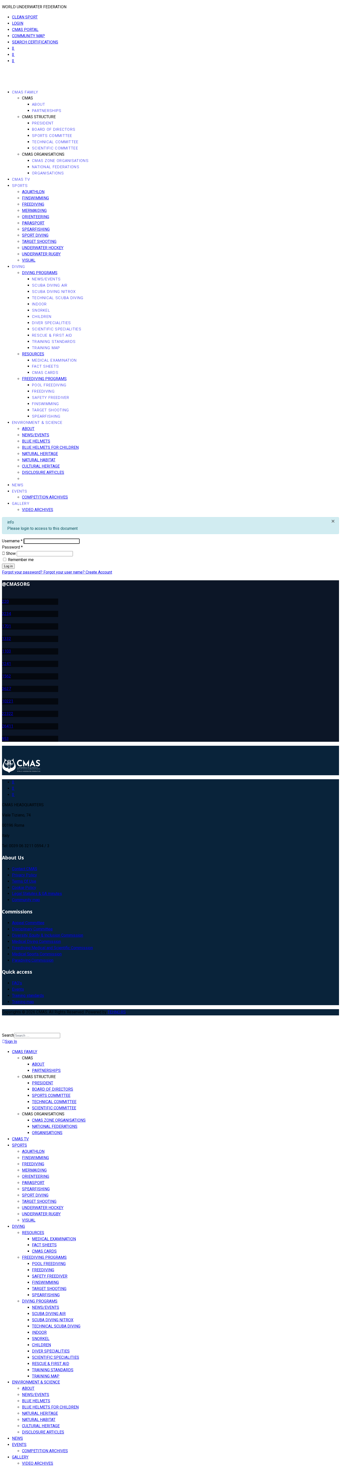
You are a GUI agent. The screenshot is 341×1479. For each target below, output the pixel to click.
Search (8, 1035)
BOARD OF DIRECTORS (53, 129)
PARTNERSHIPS (47, 110)
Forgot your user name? (64, 572)
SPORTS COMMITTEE (52, 135)
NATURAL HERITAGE (40, 453)
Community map (26, 899)
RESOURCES (33, 354)
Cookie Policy (24, 887)
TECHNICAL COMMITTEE (55, 142)
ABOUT (38, 104)
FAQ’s (17, 983)
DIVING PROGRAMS (39, 272)
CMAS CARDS (45, 372)
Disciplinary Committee (32, 929)
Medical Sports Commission (37, 954)
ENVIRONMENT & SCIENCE (37, 422)
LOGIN (17, 23)
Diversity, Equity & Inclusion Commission (47, 935)
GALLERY (20, 503)
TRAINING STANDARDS (54, 341)
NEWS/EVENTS (46, 279)
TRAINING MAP (46, 348)
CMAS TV (21, 179)
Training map (23, 1001)
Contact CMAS (24, 868)
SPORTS (20, 185)
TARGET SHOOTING (39, 241)
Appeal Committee (28, 922)
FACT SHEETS (45, 366)
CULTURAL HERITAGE (41, 466)
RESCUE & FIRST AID (52, 335)
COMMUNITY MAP (28, 35)
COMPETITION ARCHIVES (45, 497)
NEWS (17, 485)
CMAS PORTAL (25, 29)
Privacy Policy (24, 875)
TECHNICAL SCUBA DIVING (58, 298)
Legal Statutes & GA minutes (37, 893)
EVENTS (19, 491)
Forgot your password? (22, 572)
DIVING (18, 266)
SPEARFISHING (36, 229)
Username (12, 541)
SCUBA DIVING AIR (50, 285)
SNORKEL (41, 310)
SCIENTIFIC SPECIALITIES (56, 329)
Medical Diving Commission (36, 941)
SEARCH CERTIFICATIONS (35, 42)
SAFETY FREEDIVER (50, 397)
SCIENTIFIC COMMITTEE (55, 148)
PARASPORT (33, 223)
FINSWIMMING (35, 198)
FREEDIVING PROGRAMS (44, 378)
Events (18, 989)
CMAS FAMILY (25, 92)
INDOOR (39, 304)
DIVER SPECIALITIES (51, 323)
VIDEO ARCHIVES (37, 509)
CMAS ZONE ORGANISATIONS (60, 160)
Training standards (28, 995)
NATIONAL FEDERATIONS (55, 167)
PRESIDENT (43, 123)
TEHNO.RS (117, 1012)
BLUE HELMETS (36, 441)
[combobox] (37, 1035)
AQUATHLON (33, 191)
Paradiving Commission (32, 960)
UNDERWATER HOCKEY (42, 247)
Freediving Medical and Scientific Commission (52, 947)
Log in (8, 566)
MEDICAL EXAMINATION (54, 360)
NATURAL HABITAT (38, 460)
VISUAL (28, 260)
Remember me (20, 559)
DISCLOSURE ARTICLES (43, 472)
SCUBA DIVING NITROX (54, 291)
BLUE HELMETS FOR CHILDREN (50, 447)
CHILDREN (41, 316)
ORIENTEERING (35, 216)
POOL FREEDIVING (49, 385)
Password (12, 547)
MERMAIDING (34, 210)
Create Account (99, 572)
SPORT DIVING (35, 235)
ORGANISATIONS (48, 173)
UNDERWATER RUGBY (41, 254)
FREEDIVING (33, 204)
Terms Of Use (24, 881)
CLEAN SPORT (25, 17)
